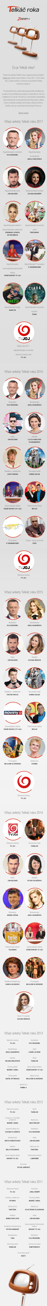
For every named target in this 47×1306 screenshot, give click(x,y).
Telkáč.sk (6, 78)
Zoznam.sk (24, 19)
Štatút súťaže (24, 113)
